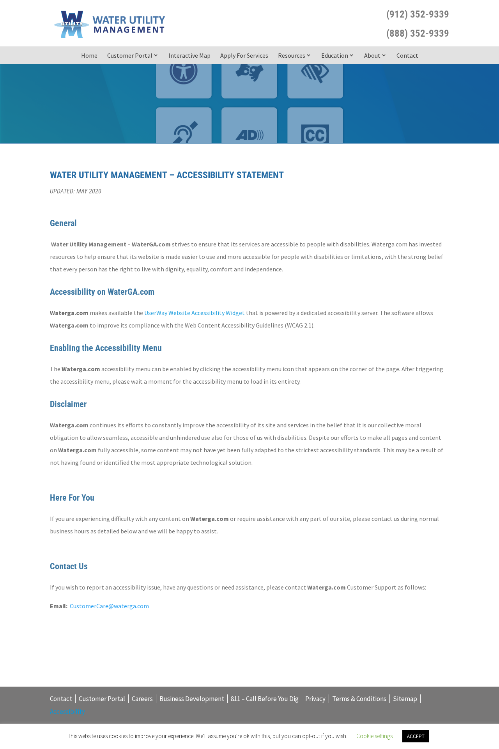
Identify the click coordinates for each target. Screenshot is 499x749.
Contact (407, 55)
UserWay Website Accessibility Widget (194, 313)
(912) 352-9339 (417, 14)
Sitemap (405, 698)
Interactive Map (189, 55)
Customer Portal (129, 55)
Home (89, 55)
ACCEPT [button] (416, 736)
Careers (142, 698)
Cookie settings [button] (374, 736)
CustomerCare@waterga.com (109, 606)
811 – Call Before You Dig (265, 698)
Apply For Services (244, 55)
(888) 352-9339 (417, 33)
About (372, 55)
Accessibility (67, 711)
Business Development (191, 698)
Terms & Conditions (359, 698)
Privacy (315, 698)
